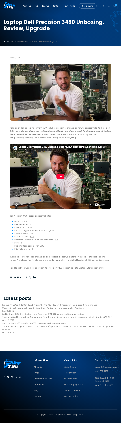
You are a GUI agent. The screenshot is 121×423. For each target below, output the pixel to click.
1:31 (30, 227)
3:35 (32, 236)
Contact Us (39, 384)
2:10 (54, 230)
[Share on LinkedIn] (34, 277)
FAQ (36, 6)
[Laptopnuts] (9, 6)
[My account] (108, 6)
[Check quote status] (103, 6)
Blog (36, 390)
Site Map (38, 396)
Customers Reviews (43, 378)
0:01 (26, 221)
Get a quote (87, 6)
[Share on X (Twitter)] (30, 277)
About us (27, 6)
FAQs (36, 372)
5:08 (42, 246)
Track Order (70, 372)
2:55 (31, 233)
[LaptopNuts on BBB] (20, 377)
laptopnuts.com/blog (61, 256)
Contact (56, 6)
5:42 (31, 249)
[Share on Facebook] (26, 277)
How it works (69, 6)
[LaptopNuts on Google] (8, 377)
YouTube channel (34, 256)
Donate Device (71, 396)
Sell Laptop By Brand (73, 384)
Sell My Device (71, 378)
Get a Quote (70, 367)
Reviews (45, 6)
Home (6, 41)
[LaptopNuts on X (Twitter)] (12, 377)
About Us (38, 367)
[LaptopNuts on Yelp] (16, 377)
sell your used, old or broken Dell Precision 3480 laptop (43, 268)
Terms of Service (72, 390)
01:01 (29, 224)
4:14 (56, 239)
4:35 (23, 242)
